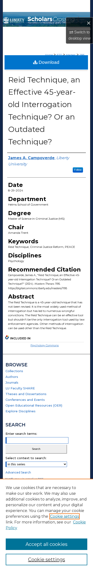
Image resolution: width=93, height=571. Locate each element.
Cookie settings (64, 516)
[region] (46, 525)
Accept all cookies (46, 544)
